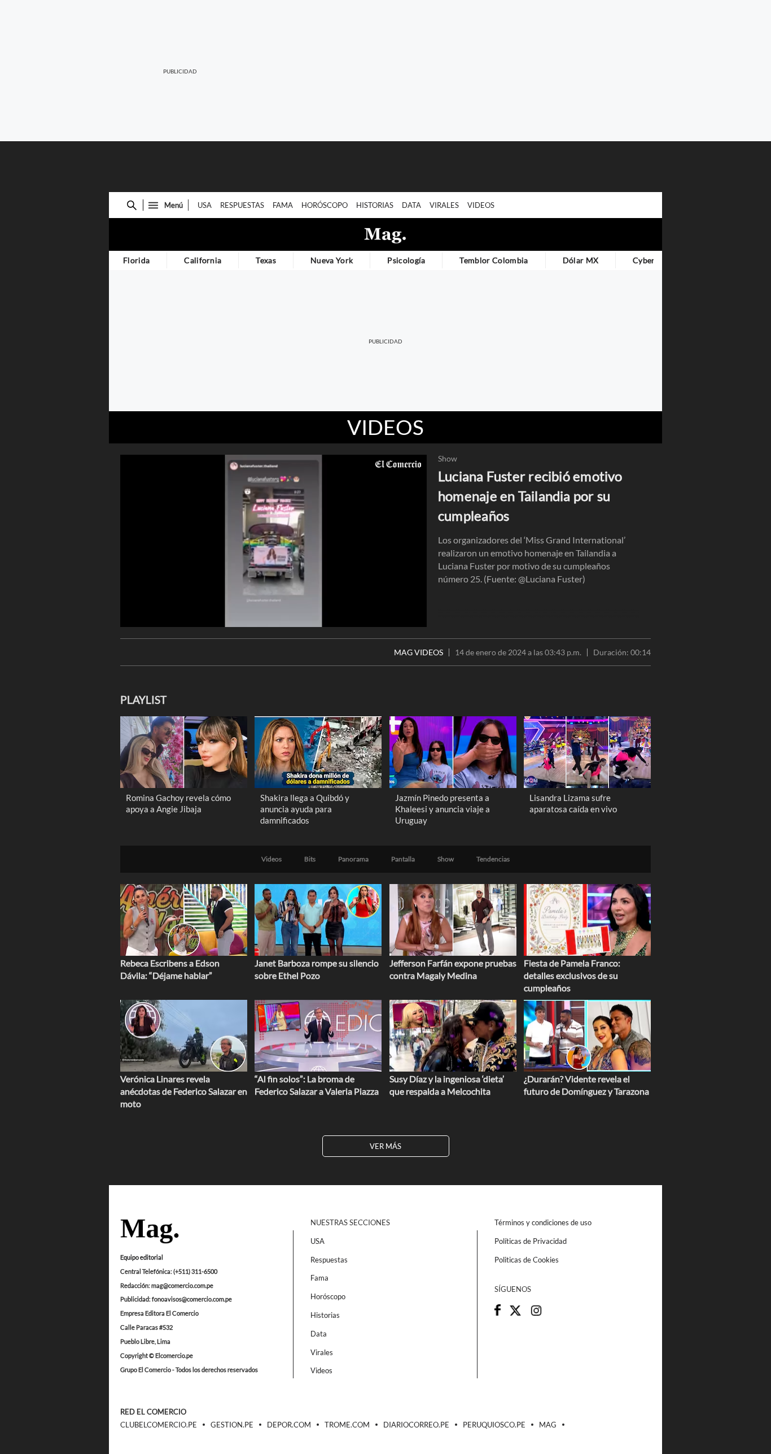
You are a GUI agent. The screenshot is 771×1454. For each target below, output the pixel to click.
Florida (136, 260)
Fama (283, 205)
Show (447, 459)
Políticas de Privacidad (530, 1241)
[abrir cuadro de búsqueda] (132, 205)
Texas (266, 260)
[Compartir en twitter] (515, 1313)
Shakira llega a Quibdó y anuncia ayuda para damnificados (304, 809)
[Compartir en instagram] (536, 1313)
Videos (480, 205)
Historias (374, 205)
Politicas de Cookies (526, 1259)
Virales (444, 205)
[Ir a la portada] (149, 1232)
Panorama (353, 859)
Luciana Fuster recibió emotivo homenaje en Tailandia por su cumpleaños (530, 496)
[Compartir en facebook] (497, 1312)
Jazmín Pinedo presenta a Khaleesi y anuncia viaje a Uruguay (442, 809)
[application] (273, 541)
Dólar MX (581, 260)
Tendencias (493, 859)
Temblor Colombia (493, 260)
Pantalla (403, 859)
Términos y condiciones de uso (543, 1222)
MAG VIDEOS (418, 652)
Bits (310, 859)
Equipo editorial (141, 1257)
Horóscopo (324, 205)
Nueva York (331, 260)
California (202, 260)
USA (205, 205)
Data (411, 205)
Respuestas (242, 205)
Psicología (406, 260)
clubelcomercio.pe (158, 1425)
